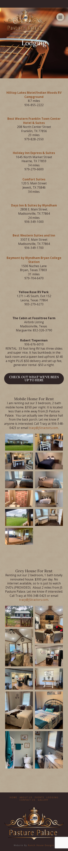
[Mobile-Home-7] (19, 498)
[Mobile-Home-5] (19, 479)
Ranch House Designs (41, 845)
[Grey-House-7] (19, 710)
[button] (60, 17)
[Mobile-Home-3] (19, 460)
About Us (26, 797)
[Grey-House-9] (19, 750)
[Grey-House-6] (49, 678)
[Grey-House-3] (19, 648)
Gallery (43, 800)
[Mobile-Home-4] (49, 460)
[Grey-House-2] (49, 624)
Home (13, 797)
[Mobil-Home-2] (49, 442)
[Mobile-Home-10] (49, 517)
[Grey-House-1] (19, 616)
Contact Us (27, 800)
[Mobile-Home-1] (19, 442)
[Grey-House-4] (49, 655)
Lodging (52, 797)
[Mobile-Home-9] (19, 517)
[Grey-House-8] (49, 710)
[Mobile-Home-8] (49, 498)
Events (39, 797)
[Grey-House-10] (49, 750)
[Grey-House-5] (19, 678)
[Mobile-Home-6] (49, 479)
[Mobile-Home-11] (19, 536)
